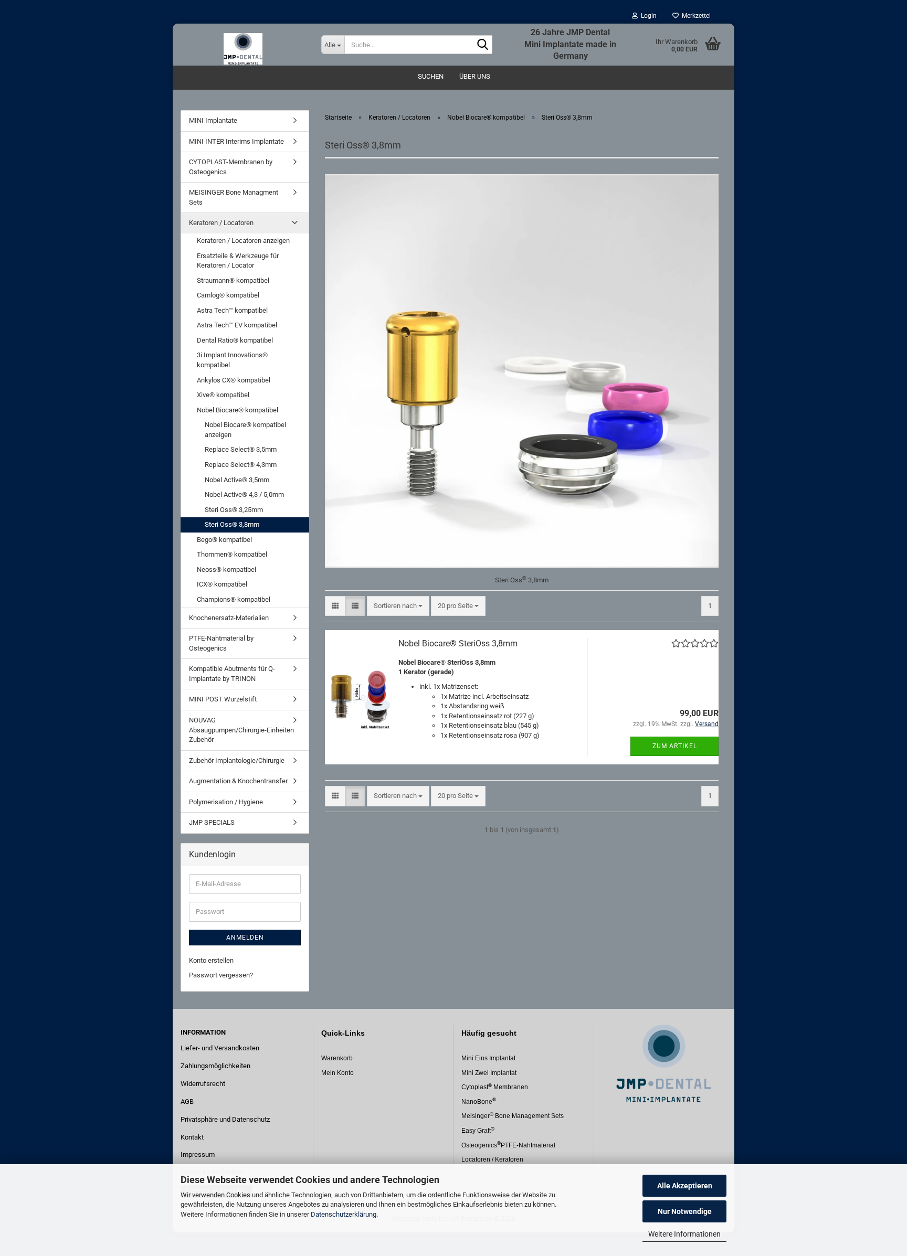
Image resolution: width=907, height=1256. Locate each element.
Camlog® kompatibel (228, 295)
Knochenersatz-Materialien (229, 618)
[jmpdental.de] (243, 45)
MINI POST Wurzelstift (223, 699)
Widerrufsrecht (203, 1084)
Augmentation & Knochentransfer (238, 781)
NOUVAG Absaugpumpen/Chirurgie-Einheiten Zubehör (241, 729)
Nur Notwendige (685, 1211)
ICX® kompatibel (222, 584)
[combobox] (398, 606)
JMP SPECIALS (212, 822)
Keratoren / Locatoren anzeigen (243, 240)
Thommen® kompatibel (232, 554)
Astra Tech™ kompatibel (232, 310)
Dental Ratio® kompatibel (235, 340)
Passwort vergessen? (221, 975)
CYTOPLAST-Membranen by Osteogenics (230, 167)
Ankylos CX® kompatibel (233, 380)
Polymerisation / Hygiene (226, 802)
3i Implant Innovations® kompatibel (232, 360)
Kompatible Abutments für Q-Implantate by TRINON (232, 674)
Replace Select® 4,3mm (241, 465)
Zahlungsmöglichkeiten (215, 1066)
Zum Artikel (674, 746)
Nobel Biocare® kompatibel (237, 410)
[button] (335, 606)
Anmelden (245, 937)
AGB (187, 1101)
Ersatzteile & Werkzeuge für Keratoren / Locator (238, 261)
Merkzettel (695, 15)
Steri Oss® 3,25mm (234, 510)
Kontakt (192, 1137)
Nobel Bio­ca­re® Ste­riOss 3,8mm (458, 643)
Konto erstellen (211, 960)
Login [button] (647, 15)
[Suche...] (482, 45)
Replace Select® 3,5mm (241, 449)
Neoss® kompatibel (226, 569)
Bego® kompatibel (224, 540)
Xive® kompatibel (223, 395)
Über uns (474, 76)
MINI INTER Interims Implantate (236, 141)
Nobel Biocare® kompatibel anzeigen (245, 430)
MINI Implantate (213, 120)
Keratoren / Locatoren (221, 223)
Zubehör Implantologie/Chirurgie (236, 760)
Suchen (431, 76)
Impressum (198, 1154)
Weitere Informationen (684, 1234)
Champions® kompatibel (233, 599)
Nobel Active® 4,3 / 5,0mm (244, 494)
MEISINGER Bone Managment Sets (233, 197)
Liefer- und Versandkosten (220, 1048)
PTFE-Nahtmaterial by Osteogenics (221, 643)
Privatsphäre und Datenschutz (225, 1119)
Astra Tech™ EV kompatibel (237, 325)
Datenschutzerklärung (343, 1214)
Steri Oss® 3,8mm (232, 524)
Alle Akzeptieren (684, 1186)
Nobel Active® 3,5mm (237, 480)
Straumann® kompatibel (233, 280)
